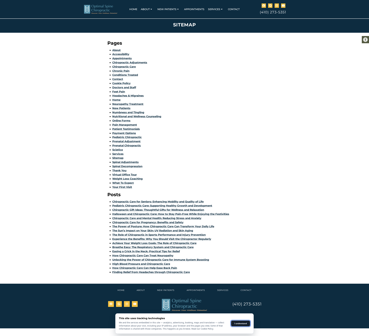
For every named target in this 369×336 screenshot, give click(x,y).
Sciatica (117, 149)
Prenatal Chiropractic (126, 145)
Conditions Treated (125, 75)
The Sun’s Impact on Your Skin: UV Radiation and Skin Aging (152, 230)
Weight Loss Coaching (127, 178)
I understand (240, 323)
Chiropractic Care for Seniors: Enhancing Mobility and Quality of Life (158, 201)
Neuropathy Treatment (127, 104)
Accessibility (120, 54)
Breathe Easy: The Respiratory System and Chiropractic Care (153, 247)
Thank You (119, 170)
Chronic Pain (120, 71)
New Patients (166, 9)
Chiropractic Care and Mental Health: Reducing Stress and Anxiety (156, 218)
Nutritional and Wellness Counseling (136, 116)
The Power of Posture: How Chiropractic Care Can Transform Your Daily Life (163, 226)
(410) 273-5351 (273, 12)
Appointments (194, 9)
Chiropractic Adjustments (129, 62)
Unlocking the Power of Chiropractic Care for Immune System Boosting (160, 259)
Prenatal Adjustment (126, 141)
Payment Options (124, 133)
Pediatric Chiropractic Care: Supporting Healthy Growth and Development (162, 205)
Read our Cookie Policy (202, 328)
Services (214, 9)
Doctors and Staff (124, 87)
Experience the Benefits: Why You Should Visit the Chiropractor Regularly (161, 239)
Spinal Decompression (127, 166)
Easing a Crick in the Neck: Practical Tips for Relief (146, 251)
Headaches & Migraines (128, 95)
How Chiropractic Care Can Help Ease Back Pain (144, 268)
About (145, 9)
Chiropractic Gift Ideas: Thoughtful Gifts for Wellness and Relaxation (158, 209)
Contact (234, 9)
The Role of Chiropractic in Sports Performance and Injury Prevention (159, 234)
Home (133, 9)
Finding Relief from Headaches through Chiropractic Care (151, 272)
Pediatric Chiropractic (127, 137)
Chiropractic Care (124, 66)
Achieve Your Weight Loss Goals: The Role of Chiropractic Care (154, 243)
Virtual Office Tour (124, 174)
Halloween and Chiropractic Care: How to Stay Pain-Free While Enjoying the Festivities (170, 214)
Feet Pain (118, 91)
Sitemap (117, 158)
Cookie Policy (121, 83)
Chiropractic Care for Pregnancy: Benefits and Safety (147, 222)
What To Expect (123, 183)
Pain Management (124, 124)
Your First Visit (122, 187)
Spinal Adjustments (125, 162)
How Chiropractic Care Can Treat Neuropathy (142, 255)
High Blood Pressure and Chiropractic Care (141, 264)
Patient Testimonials (126, 129)
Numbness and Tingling (128, 112)
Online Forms (121, 120)
